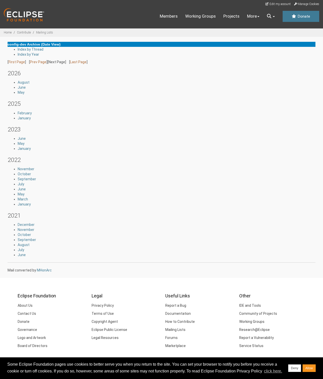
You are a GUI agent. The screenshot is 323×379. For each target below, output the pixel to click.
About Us (25, 305)
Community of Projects (258, 314)
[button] (271, 16)
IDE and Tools (250, 305)
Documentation (178, 314)
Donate (303, 16)
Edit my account (280, 4)
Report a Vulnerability (256, 338)
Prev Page (38, 62)
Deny (294, 368)
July (21, 184)
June (22, 87)
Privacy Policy (103, 305)
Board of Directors (32, 346)
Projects (231, 16)
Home (8, 32)
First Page (17, 62)
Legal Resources (105, 338)
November (26, 169)
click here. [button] (273, 371)
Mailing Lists (44, 32)
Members (169, 16)
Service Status (251, 346)
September (27, 179)
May (21, 92)
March (23, 199)
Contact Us (27, 314)
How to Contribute (180, 322)
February (25, 113)
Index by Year (28, 54)
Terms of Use (103, 314)
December (26, 225)
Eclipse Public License (109, 330)
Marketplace (175, 346)
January (24, 118)
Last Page (78, 62)
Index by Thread (30, 49)
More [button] (252, 16)
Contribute (24, 32)
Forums (171, 338)
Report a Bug (175, 305)
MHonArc (44, 270)
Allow (309, 368)
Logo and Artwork (32, 338)
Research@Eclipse (254, 330)
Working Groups (200, 16)
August (24, 82)
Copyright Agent (105, 322)
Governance (27, 330)
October (24, 174)
